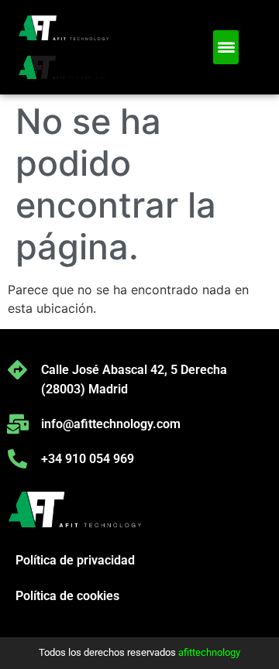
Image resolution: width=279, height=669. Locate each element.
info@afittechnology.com (111, 424)
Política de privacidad (75, 560)
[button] (226, 47)
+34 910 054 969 (87, 458)
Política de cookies (67, 595)
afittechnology (209, 652)
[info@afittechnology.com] (17, 424)
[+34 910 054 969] (17, 458)
